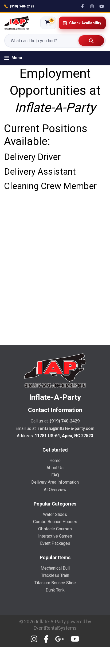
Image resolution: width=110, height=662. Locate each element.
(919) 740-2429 (22, 6)
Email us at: (55, 428)
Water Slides (55, 514)
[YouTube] (102, 6)
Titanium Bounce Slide (55, 582)
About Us (55, 467)
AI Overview (55, 489)
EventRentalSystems (55, 628)
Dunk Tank (55, 590)
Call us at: (55, 421)
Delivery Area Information (55, 482)
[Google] (59, 639)
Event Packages (55, 543)
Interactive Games (55, 536)
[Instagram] (92, 6)
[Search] (91, 40)
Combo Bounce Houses (55, 521)
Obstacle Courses (55, 528)
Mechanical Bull (55, 568)
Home (55, 460)
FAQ (55, 474)
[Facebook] (82, 6)
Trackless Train (55, 575)
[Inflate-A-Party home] (16, 23)
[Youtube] (75, 639)
